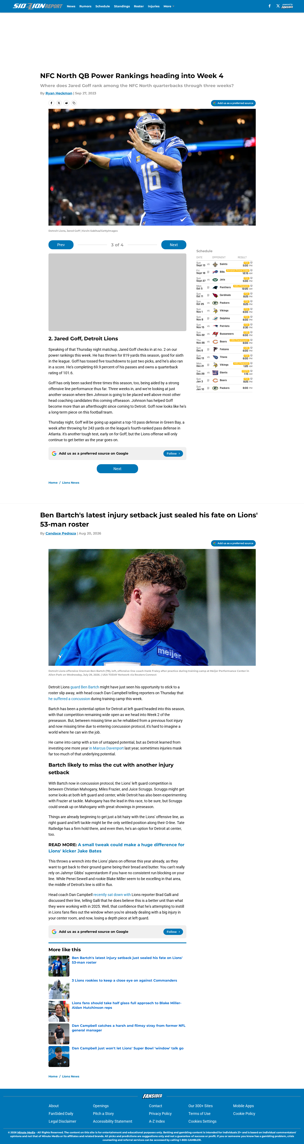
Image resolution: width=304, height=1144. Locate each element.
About (54, 1106)
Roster (139, 6)
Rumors (85, 6)
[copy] (74, 103)
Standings (122, 6)
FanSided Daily (61, 1113)
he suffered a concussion (69, 699)
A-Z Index (157, 1121)
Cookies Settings (202, 1121)
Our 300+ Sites (200, 1106)
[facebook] (270, 6)
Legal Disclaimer (62, 1121)
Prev (61, 245)
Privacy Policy (160, 1113)
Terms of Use (199, 1113)
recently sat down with (112, 894)
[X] (278, 6)
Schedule (102, 6)
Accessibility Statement (112, 1121)
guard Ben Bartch (84, 687)
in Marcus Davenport (106, 748)
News (71, 6)
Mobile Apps (243, 1106)
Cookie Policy (244, 1113)
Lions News (70, 483)
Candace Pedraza (61, 533)
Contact (155, 1106)
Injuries (153, 6)
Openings (101, 1106)
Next (174, 245)
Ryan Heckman (59, 93)
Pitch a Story (103, 1113)
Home (53, 483)
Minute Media (26, 1132)
